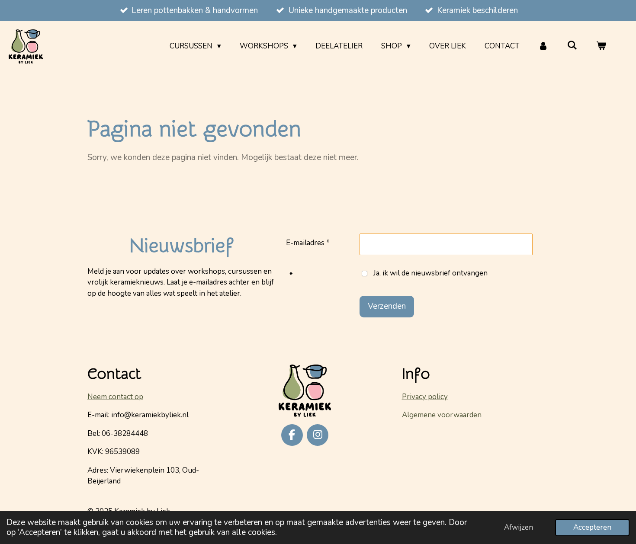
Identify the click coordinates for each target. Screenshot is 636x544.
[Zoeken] (572, 45)
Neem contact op (115, 397)
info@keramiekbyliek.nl (150, 415)
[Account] (543, 46)
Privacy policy (425, 397)
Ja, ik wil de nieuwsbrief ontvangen (430, 273)
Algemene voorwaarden (442, 415)
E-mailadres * (308, 243)
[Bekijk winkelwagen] (601, 46)
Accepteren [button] (592, 527)
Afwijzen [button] (518, 527)
